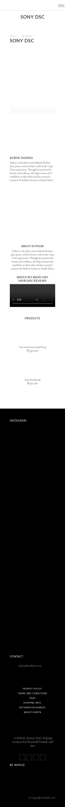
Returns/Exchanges (33, 708)
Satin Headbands (33, 379)
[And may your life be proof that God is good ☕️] (22, 516)
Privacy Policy (32, 689)
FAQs (32, 698)
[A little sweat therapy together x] (22, 491)
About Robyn (32, 712)
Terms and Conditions (32, 693)
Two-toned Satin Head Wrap (32, 347)
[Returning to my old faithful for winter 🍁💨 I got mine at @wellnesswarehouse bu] (22, 592)
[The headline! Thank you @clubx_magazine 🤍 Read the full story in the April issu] (22, 617)
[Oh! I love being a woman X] (22, 465)
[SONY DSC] (21, 140)
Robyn (28, 36)
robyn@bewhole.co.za (29, 665)
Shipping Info (32, 703)
